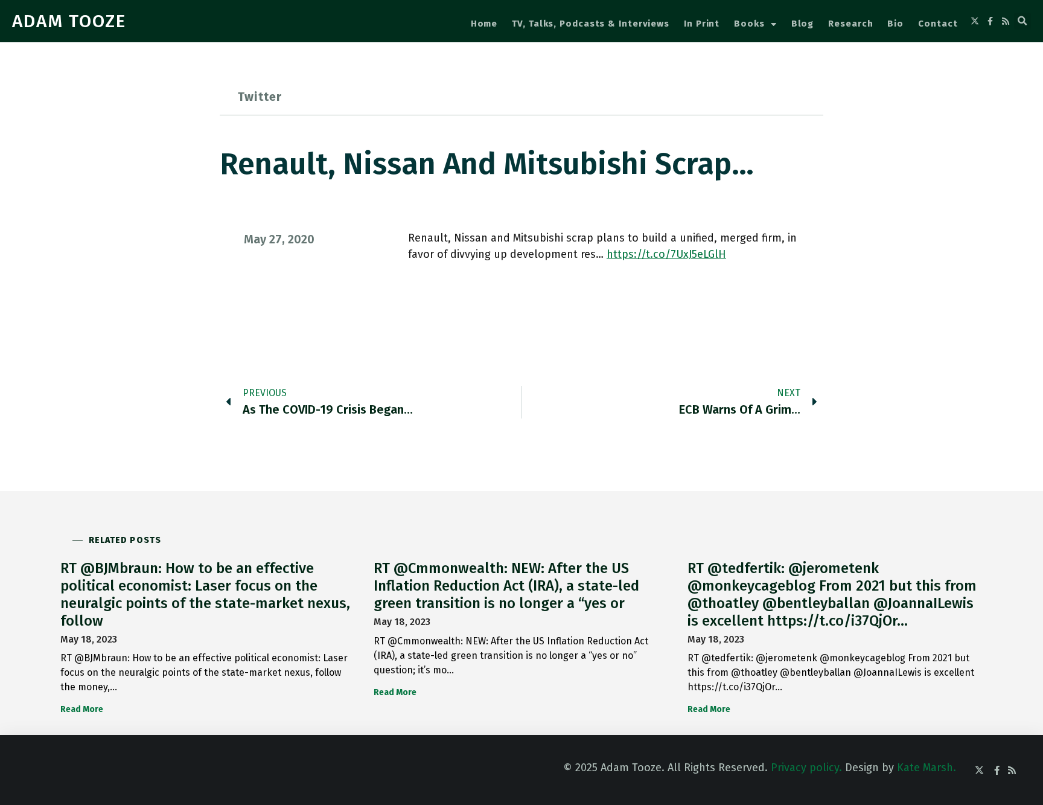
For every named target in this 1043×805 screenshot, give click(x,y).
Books (749, 23)
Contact (937, 23)
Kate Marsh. (926, 767)
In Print (701, 23)
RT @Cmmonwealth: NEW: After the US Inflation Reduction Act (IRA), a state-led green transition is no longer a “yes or (506, 586)
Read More (81, 709)
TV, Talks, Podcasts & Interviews (590, 23)
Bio (895, 23)
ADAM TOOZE (69, 21)
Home (484, 23)
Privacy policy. (806, 767)
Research (850, 23)
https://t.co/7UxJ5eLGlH (666, 254)
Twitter (260, 96)
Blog (802, 23)
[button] (1022, 21)
